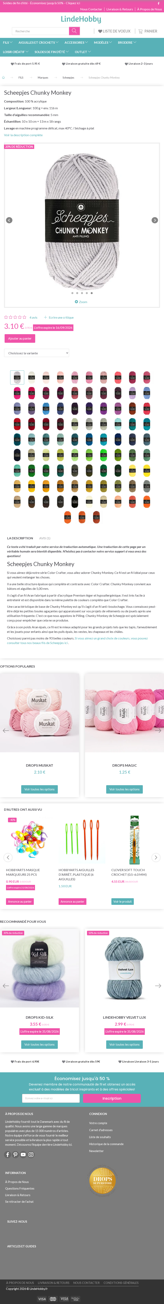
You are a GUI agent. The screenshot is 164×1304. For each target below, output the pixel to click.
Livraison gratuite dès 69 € (84, 63)
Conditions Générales (121, 1282)
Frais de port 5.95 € (27, 63)
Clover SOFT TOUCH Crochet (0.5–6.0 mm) (129, 872)
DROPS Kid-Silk (39, 1017)
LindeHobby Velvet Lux (124, 1017)
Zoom (83, 302)
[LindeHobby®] (81, 18)
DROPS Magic (124, 765)
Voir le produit (122, 901)
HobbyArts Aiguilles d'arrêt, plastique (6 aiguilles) (76, 874)
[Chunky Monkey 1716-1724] (82, 220)
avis (33, 317)
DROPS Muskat (39, 765)
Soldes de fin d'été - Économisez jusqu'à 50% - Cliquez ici (41, 3)
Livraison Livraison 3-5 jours (140, 1061)
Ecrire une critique (61, 317)
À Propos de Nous (149, 9)
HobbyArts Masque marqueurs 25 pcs (23, 872)
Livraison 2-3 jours (141, 63)
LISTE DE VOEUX (116, 31)
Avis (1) (44, 538)
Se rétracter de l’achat (19, 1201)
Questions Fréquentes (19, 1188)
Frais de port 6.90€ (27, 1061)
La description (20, 538)
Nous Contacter (91, 9)
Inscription (112, 1098)
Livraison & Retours (119, 9)
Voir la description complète (23, 135)
